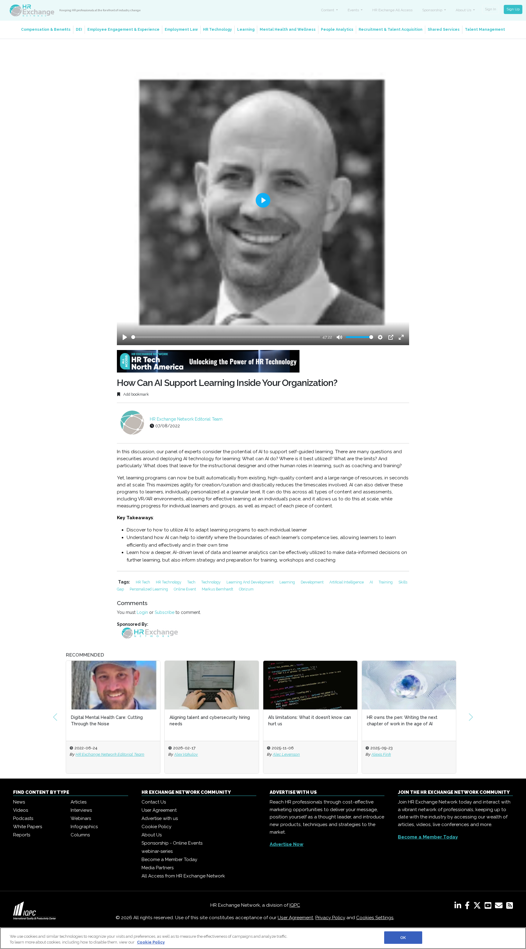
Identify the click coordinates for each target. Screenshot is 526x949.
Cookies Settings (375, 917)
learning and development (250, 582)
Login (142, 612)
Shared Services (444, 29)
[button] (55, 717)
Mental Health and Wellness (288, 29)
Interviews (81, 810)
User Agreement (159, 810)
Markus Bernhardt (218, 589)
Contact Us (154, 802)
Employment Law (181, 29)
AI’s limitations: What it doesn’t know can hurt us (309, 720)
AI (372, 582)
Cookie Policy (156, 826)
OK (403, 937)
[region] (263, 938)
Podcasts (23, 818)
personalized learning (149, 589)
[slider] (225, 337)
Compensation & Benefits (46, 29)
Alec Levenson (286, 754)
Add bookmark (135, 394)
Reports (21, 835)
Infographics (84, 826)
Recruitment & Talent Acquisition (391, 29)
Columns (80, 835)
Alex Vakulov (186, 754)
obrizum (246, 589)
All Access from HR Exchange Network (183, 876)
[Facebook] (468, 906)
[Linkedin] (459, 906)
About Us (152, 835)
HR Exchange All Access (392, 10)
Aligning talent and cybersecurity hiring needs (210, 720)
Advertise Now (286, 844)
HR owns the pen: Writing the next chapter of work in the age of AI (402, 720)
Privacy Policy (330, 917)
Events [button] (354, 10)
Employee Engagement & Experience (123, 29)
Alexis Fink (381, 754)
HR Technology (217, 29)
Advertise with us (160, 818)
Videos (20, 810)
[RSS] (509, 906)
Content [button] (328, 10)
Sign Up (513, 9)
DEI (79, 29)
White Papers (27, 826)
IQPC (294, 905)
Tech (191, 582)
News (19, 802)
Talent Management (485, 29)
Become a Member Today (169, 859)
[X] (478, 906)
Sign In (490, 9)
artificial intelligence (347, 582)
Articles (78, 802)
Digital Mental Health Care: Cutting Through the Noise (107, 720)
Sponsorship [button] (432, 10)
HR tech (143, 582)
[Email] (500, 906)
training (386, 582)
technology (211, 582)
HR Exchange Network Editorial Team (186, 419)
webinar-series (157, 851)
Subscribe (164, 612)
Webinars (81, 818)
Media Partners (158, 867)
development (312, 582)
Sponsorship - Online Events (172, 843)
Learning (245, 29)
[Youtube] (489, 906)
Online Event (185, 589)
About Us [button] (464, 10)
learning (287, 582)
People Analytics (337, 29)
